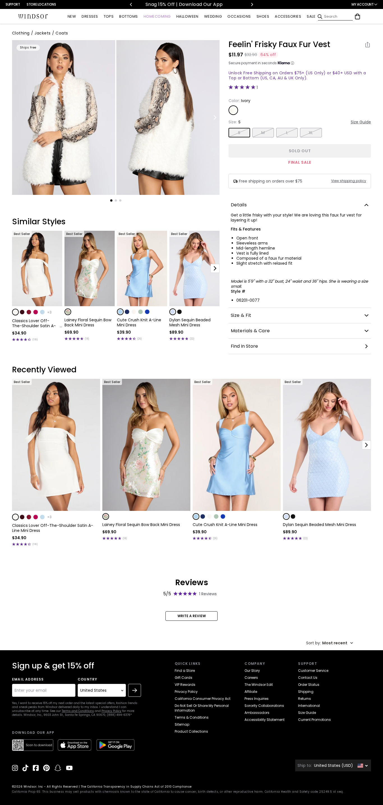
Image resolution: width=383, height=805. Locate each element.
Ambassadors (256, 712)
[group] (63, 117)
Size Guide (361, 121)
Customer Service (313, 670)
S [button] (239, 132)
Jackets (42, 33)
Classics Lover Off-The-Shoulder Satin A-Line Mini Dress (34, 323)
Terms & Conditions (192, 717)
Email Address (28, 679)
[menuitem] (72, 17)
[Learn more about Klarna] (292, 63)
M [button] (263, 132)
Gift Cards (183, 677)
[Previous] (131, 4)
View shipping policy (348, 181)
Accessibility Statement (264, 719)
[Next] (252, 4)
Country (87, 679)
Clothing (21, 33)
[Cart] (357, 16)
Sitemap (182, 724)
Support (13, 4)
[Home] (33, 16)
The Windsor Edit (258, 684)
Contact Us (307, 677)
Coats (62, 33)
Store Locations (41, 4)
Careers (251, 677)
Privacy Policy (111, 711)
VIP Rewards (185, 684)
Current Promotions (314, 719)
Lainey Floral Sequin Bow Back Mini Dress (87, 322)
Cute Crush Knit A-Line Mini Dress (139, 322)
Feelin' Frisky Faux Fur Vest (279, 44)
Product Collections (191, 731)
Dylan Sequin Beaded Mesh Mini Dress (190, 322)
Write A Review (191, 615)
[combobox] (329, 643)
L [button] (287, 132)
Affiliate (250, 691)
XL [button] (311, 132)
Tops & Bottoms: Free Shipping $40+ (194, 4)
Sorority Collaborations (264, 705)
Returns (304, 698)
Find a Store (185, 670)
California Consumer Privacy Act (202, 698)
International (309, 705)
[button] (15, 312)
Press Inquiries (256, 698)
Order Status (308, 684)
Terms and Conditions (78, 711)
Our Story (252, 670)
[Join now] (134, 690)
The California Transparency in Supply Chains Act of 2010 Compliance (136, 787)
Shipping (305, 691)
